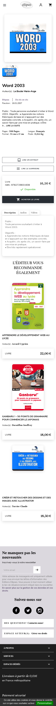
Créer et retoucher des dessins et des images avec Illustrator (26, 499)
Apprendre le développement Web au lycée (26, 337)
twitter (28, 610)
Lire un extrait (30, 160)
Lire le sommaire (30, 168)
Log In (40, 4)
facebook (16, 610)
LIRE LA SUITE (13, 125)
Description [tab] (10, 212)
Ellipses (5, 99)
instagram (39, 610)
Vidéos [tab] (34, 212)
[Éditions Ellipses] (27, 4)
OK (36, 569)
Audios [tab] (23, 212)
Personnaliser (44, 703)
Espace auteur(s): (25, 633)
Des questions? (23, 623)
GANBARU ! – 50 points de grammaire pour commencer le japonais (25, 418)
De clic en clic (21, 99)
